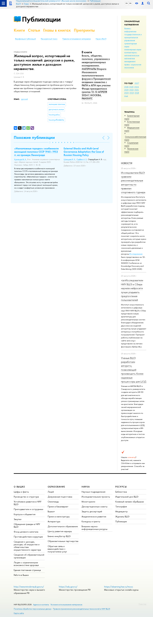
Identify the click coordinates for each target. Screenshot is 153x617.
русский (24, 99)
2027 (137, 83)
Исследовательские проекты (96, 496)
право (127, 64)
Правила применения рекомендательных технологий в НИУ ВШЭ (81, 609)
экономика (129, 67)
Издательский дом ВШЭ (126, 496)
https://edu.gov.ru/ (68, 586)
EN (130, 3)
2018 (137, 93)
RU (127, 3)
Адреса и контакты (41, 604)
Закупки (17, 519)
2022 (131, 90)
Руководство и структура (26, 496)
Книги (19, 30)
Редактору (142, 604)
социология (136, 64)
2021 (136, 90)
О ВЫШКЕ (19, 486)
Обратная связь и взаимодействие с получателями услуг (57, 549)
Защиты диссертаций (92, 511)
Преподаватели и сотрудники (28, 509)
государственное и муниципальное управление (133, 37)
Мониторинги (88, 501)
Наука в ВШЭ (101, 39)
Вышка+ (51, 511)
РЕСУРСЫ (121, 486)
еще (126, 96)
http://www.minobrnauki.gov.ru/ (29, 586)
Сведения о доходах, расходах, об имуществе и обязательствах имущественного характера (27, 545)
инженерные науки (132, 49)
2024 (136, 87)
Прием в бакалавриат (58, 506)
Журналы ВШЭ (122, 516)
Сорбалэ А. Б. (81, 159)
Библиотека (121, 491)
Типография (121, 506)
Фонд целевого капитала (26, 531)
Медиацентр (121, 511)
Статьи (34, 30)
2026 (126, 87)
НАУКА (86, 486)
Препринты (84, 30)
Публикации (41, 19)
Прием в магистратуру (59, 516)
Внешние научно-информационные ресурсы (94, 527)
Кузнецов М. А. (20, 159)
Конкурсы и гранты (91, 521)
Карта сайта (19, 613)
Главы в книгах (57, 30)
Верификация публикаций (25, 39)
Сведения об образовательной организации (29, 556)
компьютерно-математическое (131, 54)
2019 (132, 93)
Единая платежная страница (27, 570)
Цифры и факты (21, 491)
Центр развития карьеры (60, 531)
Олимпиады (53, 501)
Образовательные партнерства (63, 541)
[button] (49, 142)
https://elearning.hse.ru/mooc (118, 586)
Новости (126, 163)
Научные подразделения (93, 491)
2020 (126, 93)
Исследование (136, 254)
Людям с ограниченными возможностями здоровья (26, 564)
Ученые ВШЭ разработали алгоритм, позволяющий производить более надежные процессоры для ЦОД (133, 369)
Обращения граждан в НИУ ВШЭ (27, 525)
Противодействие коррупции (28, 536)
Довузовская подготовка (60, 496)
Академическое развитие (94, 516)
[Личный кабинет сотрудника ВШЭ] (142, 3)
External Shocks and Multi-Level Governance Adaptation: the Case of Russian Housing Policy (84, 152)
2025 (131, 87)
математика (129, 58)
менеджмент (130, 61)
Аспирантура (54, 521)
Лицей (51, 491)
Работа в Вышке (21, 575)
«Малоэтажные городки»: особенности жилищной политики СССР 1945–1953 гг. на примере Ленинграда (36, 152)
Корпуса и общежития (24, 514)
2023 (126, 90)
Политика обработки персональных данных (32, 609)
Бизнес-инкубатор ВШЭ (59, 536)
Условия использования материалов (66, 604)
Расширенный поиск (49, 39)
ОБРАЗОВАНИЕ (56, 486)
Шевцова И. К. (70, 159)
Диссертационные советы (94, 506)
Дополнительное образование (63, 526)
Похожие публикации (34, 137)
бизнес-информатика (130, 30)
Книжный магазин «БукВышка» (129, 501)
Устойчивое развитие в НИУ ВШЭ (27, 503)
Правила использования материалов (76, 39)
